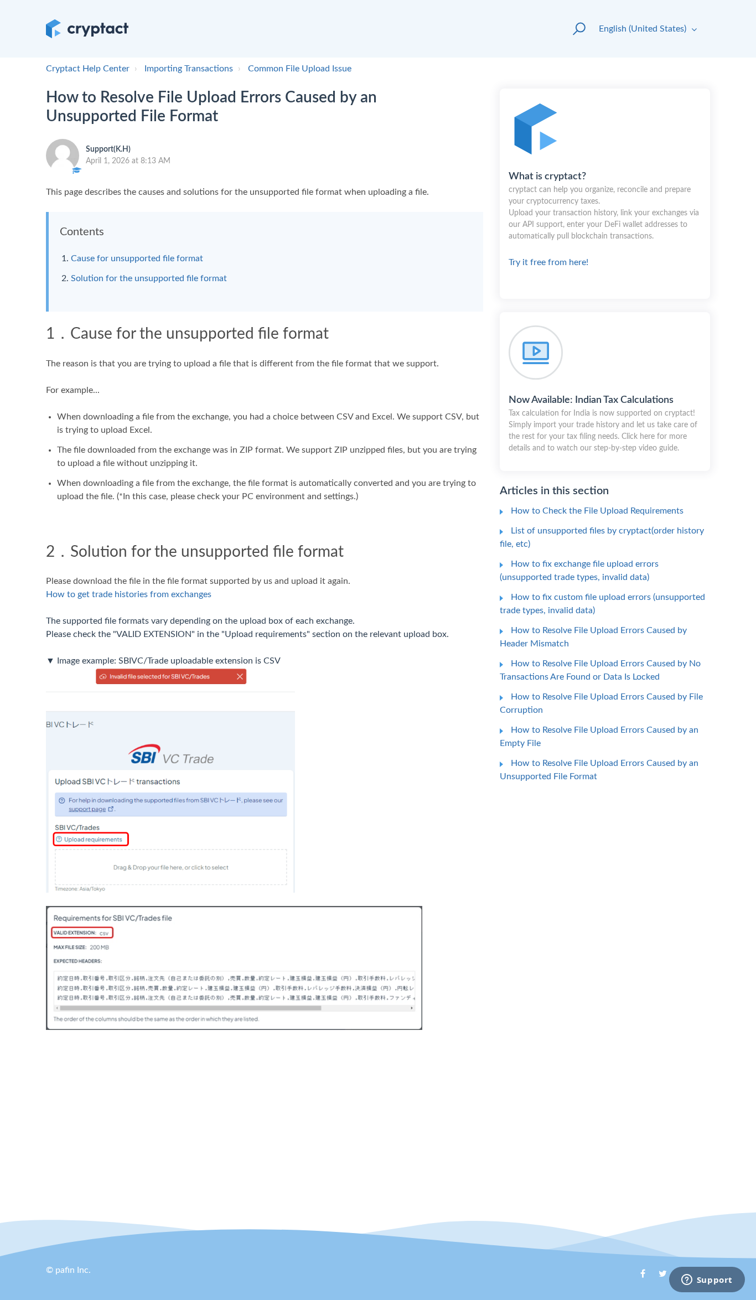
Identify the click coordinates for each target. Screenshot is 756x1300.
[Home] (87, 28)
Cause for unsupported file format (137, 258)
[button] (574, 29)
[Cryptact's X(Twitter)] (658, 1277)
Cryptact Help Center (88, 68)
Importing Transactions (188, 68)
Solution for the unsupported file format (149, 278)
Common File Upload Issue (299, 68)
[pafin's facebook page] (637, 1277)
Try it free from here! (604, 219)
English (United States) (643, 28)
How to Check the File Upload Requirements (597, 510)
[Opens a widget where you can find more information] (707, 1280)
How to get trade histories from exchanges (128, 594)
